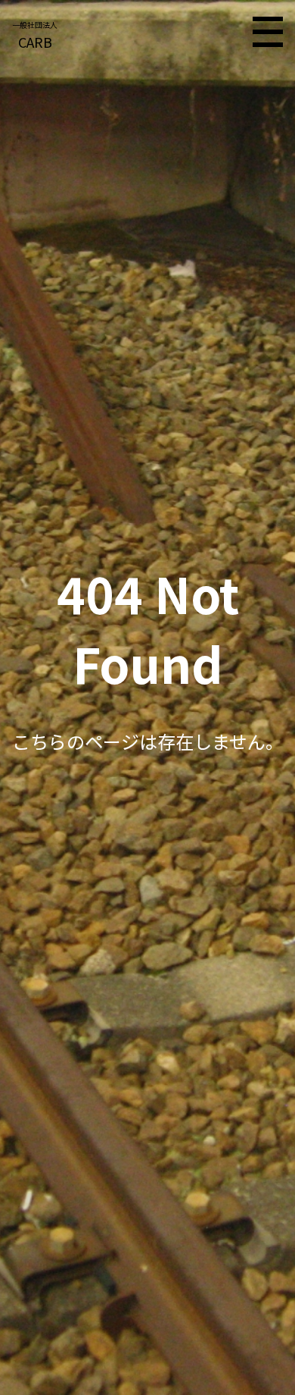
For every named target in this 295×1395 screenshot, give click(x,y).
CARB (34, 35)
